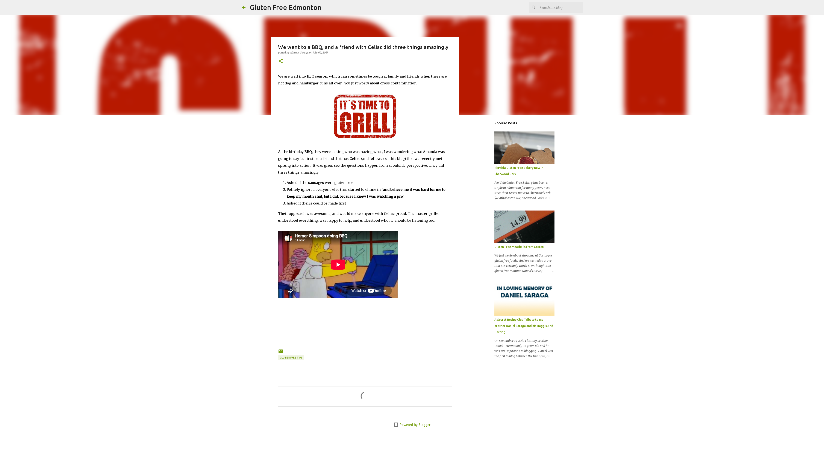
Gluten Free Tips (291, 357)
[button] (280, 61)
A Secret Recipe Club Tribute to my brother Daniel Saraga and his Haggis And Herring (523, 326)
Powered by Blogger (414, 425)
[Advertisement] (480, 185)
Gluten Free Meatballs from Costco (519, 247)
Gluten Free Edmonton (285, 7)
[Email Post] (280, 352)
